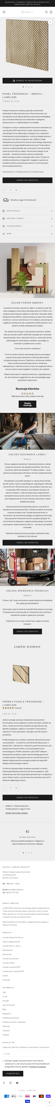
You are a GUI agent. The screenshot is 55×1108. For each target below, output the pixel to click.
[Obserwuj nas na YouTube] (17, 1083)
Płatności (6, 1026)
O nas (5, 996)
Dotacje (6, 1035)
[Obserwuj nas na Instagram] (10, 1083)
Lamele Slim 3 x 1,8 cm (12, 946)
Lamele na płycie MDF (11, 967)
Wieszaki (6, 980)
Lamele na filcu (9, 963)
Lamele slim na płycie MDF (13, 971)
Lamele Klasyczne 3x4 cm (13, 937)
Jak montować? (9, 1005)
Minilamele (7, 954)
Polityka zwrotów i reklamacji (14, 1022)
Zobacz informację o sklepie (17, 813)
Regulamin (7, 1013)
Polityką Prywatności (37, 1067)
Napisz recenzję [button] (27, 404)
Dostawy (6, 1030)
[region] (27, 839)
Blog (4, 1009)
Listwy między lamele (11, 942)
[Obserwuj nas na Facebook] (4, 1083)
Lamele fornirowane (11, 958)
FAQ (4, 992)
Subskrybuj (13, 1073)
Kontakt (6, 1001)
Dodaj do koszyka (27, 180)
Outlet (5, 976)
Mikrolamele (8, 950)
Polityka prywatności (11, 1018)
